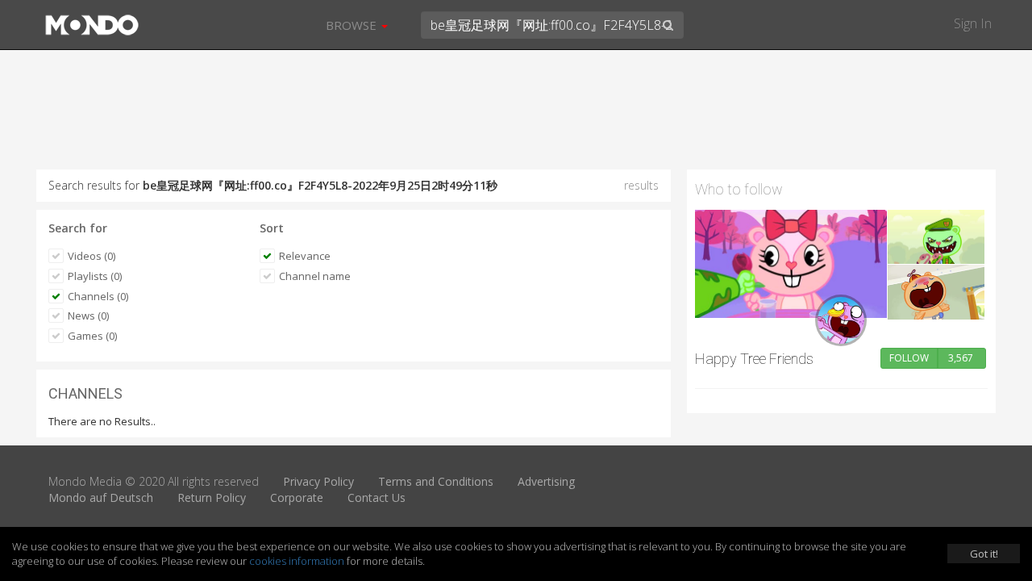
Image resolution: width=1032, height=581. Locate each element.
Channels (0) (98, 296)
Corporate (296, 497)
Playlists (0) (95, 276)
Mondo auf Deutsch (100, 497)
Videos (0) (91, 256)
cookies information (296, 561)
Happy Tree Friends (754, 358)
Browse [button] (353, 25)
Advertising (546, 481)
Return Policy (211, 497)
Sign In (973, 23)
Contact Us (376, 497)
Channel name (315, 276)
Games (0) (92, 335)
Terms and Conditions (435, 481)
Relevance (305, 256)
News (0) (88, 315)
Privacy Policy (318, 481)
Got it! (984, 553)
